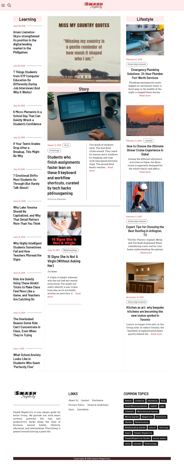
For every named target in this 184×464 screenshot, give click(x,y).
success (137, 443)
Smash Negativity (143, 433)
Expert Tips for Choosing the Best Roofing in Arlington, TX (145, 231)
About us (73, 400)
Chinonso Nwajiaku (56, 199)
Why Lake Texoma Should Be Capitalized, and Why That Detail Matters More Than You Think (27, 215)
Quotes (128, 422)
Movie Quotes (132, 417)
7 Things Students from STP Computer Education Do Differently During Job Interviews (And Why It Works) (26, 82)
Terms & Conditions (97, 404)
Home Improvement (137, 64)
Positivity (161, 417)
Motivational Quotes (147, 411)
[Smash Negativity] (93, 5)
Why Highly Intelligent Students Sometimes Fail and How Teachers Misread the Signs (27, 251)
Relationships (70, 250)
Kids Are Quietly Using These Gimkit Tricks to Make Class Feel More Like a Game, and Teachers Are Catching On (26, 289)
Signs (128, 433)
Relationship (141, 422)
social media (159, 438)
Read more (145, 95)
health (153, 406)
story (127, 443)
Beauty (128, 400)
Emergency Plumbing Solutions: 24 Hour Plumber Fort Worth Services (145, 74)
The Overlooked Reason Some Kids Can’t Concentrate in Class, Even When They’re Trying (26, 327)
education (153, 400)
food (163, 400)
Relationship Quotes (135, 427)
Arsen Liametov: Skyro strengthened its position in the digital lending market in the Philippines (26, 42)
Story (66, 145)
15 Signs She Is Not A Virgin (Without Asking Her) (63, 261)
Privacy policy (76, 404)
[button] (9, 5)
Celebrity (139, 400)
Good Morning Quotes (136, 406)
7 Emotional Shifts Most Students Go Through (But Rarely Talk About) (26, 181)
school (152, 427)
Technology (54, 150)
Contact (85, 400)
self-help (163, 427)
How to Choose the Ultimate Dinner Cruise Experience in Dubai (145, 150)
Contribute (82, 409)
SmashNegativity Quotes (137, 438)
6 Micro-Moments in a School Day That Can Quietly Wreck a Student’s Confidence (27, 118)
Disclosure (97, 400)
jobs (162, 406)
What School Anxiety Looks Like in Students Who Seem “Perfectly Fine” (27, 361)
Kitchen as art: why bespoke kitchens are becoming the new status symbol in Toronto (145, 313)
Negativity (147, 417)
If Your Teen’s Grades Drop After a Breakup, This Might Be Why (26, 150)
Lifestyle (148, 140)
